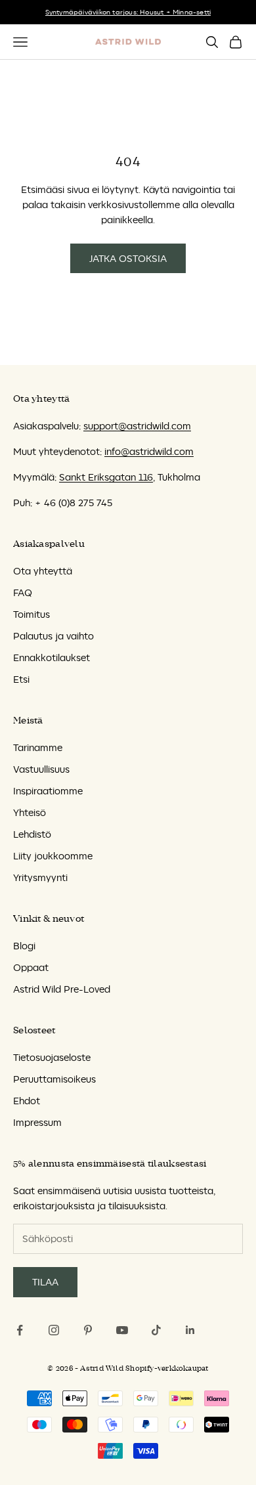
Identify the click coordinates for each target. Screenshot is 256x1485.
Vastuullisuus (41, 769)
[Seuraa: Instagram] (53, 1330)
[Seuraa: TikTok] (156, 1330)
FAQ (22, 592)
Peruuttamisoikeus (54, 1079)
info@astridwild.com (149, 451)
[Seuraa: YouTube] (122, 1330)
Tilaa (45, 1281)
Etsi (21, 679)
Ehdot (26, 1100)
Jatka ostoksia (128, 258)
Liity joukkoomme (53, 855)
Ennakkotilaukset (51, 657)
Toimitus (31, 614)
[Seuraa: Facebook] (19, 1330)
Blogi (24, 945)
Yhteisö (29, 812)
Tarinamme (37, 747)
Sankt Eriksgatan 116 (106, 477)
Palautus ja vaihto (53, 635)
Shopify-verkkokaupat (166, 1368)
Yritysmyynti (40, 877)
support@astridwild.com (137, 425)
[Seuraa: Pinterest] (88, 1330)
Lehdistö (32, 834)
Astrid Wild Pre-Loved (61, 989)
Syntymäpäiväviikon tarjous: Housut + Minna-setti (128, 12)
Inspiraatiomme (48, 790)
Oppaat (31, 967)
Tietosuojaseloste (52, 1057)
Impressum (37, 1122)
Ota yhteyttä (42, 570)
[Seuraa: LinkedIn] (190, 1330)
